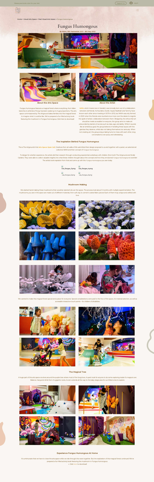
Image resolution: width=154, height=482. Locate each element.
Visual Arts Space (30, 19)
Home (19, 19)
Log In (136, 3)
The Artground (17, 10)
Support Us (121, 3)
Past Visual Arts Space (46, 19)
